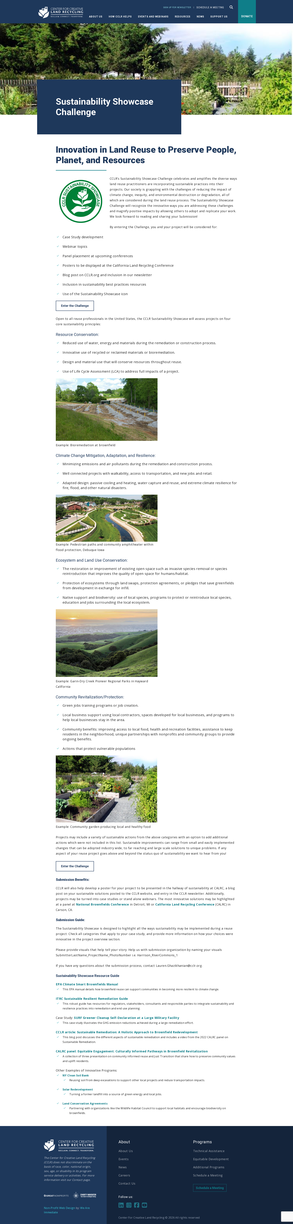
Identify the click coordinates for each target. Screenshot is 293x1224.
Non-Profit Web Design (59, 1208)
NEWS (200, 16)
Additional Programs (208, 1167)
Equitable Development (211, 1159)
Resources (182, 16)
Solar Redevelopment (78, 1089)
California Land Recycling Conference (184, 904)
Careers (124, 1175)
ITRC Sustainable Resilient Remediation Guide (92, 999)
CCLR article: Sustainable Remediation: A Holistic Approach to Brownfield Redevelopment (127, 1032)
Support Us (219, 16)
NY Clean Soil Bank (76, 1075)
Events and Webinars (153, 16)
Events (124, 1159)
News (123, 1167)
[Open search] (231, 7)
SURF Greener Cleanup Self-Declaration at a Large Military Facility (126, 1018)
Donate (247, 16)
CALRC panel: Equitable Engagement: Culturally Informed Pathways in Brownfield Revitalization (132, 1051)
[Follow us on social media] (121, 1204)
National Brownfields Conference (102, 904)
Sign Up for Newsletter (177, 7)
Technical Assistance (208, 1151)
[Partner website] (56, 1196)
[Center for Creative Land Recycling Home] (61, 12)
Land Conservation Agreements (85, 1103)
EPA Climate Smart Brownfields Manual (87, 984)
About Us (95, 16)
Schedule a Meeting (210, 7)
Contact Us (127, 1183)
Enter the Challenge (75, 305)
